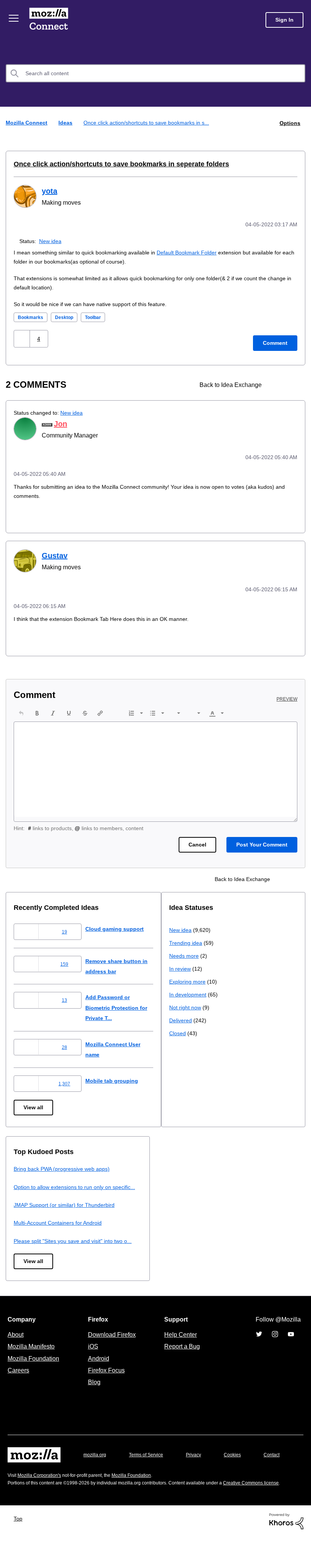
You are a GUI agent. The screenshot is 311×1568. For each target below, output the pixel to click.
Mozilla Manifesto (33, 1358)
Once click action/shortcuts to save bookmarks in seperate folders (111, 163)
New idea (52, 240)
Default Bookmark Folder (193, 251)
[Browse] (14, 18)
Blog (92, 1393)
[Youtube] (290, 1345)
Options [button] (289, 122)
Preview (287, 696)
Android (97, 1370)
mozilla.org (95, 1466)
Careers (18, 1382)
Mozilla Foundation (34, 1370)
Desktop (67, 316)
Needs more (29, 1197)
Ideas (66, 122)
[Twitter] (259, 1345)
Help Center (179, 1346)
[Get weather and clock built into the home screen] (291, 383)
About (16, 1346)
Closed (22, 1274)
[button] (22, 337)
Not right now (31, 1248)
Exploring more (33, 1222)
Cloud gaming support (121, 926)
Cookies (241, 1466)
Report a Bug (181, 1358)
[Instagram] (275, 1345)
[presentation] (21, 710)
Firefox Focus (105, 1382)
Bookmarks (31, 316)
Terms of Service (150, 1466)
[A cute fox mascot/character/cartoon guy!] (277, 383)
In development (33, 1235)
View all (34, 1105)
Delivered (26, 1261)
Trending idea (31, 1184)
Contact (16, 1481)
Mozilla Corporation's (42, 1498)
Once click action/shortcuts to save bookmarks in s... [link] (150, 122)
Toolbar (97, 316)
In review (25, 1209)
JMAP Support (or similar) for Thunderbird (222, 1212)
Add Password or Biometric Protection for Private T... (125, 1004)
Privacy (200, 1466)
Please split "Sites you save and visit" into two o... (233, 1248)
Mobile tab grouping (118, 1078)
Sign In (284, 20)
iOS (91, 1358)
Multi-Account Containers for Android (216, 1230)
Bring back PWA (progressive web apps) (220, 1166)
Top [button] (20, 1549)
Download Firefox (111, 1346)
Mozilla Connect (50, 20)
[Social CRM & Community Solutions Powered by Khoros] (286, 1552)
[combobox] (155, 73)
